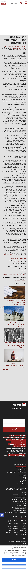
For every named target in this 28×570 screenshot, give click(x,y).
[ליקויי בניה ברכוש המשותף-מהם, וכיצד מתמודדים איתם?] (14, 335)
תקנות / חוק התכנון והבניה (19, 48)
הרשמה (3, 3)
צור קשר (24, 478)
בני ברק (16, 530)
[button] (2, 515)
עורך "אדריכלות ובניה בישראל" (18, 258)
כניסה (21, 450)
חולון (24, 527)
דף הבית (24, 46)
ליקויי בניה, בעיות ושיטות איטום (17, 471)
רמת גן (9, 523)
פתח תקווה (9, 520)
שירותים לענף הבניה (20, 509)
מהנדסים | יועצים (21, 496)
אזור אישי (23, 474)
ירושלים (16, 520)
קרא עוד (5, 369)
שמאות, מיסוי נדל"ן (21, 469)
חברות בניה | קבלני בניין (19, 499)
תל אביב (23, 520)
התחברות (3, 1)
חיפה (9, 527)
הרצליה (16, 527)
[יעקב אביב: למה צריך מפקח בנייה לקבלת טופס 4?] (14, 355)
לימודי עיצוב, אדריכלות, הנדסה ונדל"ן (15, 512)
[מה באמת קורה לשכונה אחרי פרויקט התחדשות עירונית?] (14, 313)
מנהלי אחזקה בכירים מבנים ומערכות (16, 472)
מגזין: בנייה (23, 482)
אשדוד (24, 528)
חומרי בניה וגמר (21, 503)
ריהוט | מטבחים (21, 505)
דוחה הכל (14, 566)
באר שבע (8, 530)
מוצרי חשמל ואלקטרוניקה (19, 507)
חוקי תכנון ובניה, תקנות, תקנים (12, 46)
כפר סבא (15, 528)
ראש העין (23, 534)
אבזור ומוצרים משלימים (19, 510)
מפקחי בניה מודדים (20, 498)
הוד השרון (23, 530)
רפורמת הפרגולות (8, 254)
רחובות (16, 523)
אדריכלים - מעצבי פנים (19, 494)
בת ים (24, 532)
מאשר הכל (14, 559)
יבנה (17, 534)
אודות (24, 480)
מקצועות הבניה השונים (19, 501)
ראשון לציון (24, 524)
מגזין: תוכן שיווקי (21, 483)
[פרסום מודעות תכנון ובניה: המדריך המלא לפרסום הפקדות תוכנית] (14, 292)
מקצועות (23, 492)
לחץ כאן (17, 451)
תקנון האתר (23, 485)
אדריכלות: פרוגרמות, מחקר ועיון (17, 541)
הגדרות (14, 563)
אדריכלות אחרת (14, 261)
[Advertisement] (14, 20)
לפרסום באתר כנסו (20, 281)
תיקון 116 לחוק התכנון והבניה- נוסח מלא (14, 274)
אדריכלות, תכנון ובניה (20, 468)
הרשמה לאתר (22, 475)
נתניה (9, 528)
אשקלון (16, 532)
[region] (14, 557)
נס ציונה (8, 532)
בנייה (24, 543)
